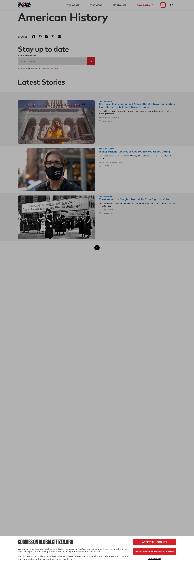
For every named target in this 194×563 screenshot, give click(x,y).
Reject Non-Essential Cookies (154, 551)
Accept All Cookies (154, 542)
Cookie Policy (154, 558)
